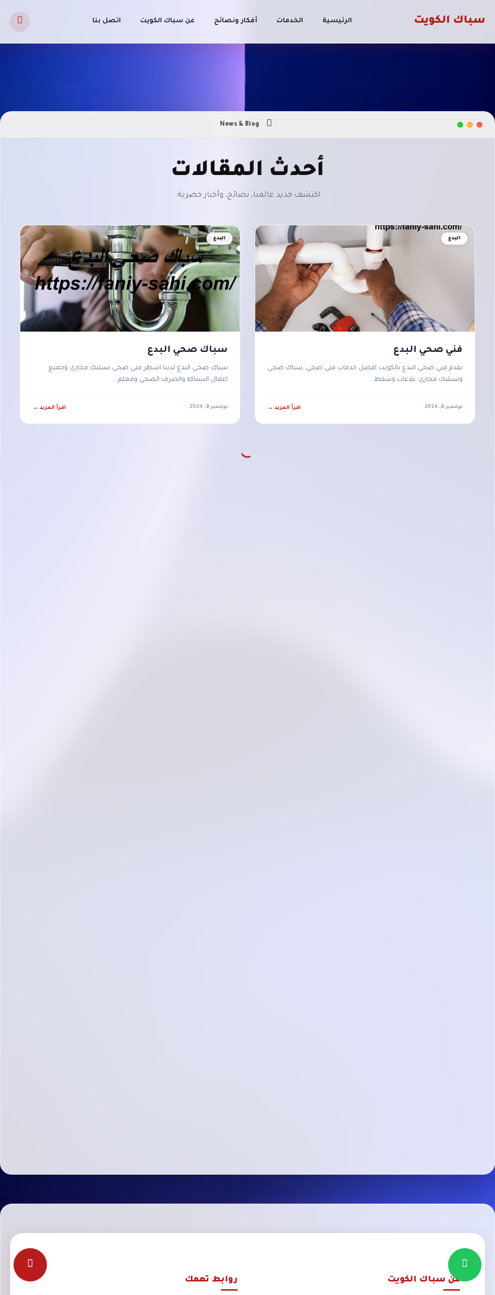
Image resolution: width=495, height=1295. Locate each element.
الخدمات (290, 21)
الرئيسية (337, 21)
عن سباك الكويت (167, 21)
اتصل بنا (106, 21)
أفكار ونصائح (235, 21)
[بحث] (20, 22)
